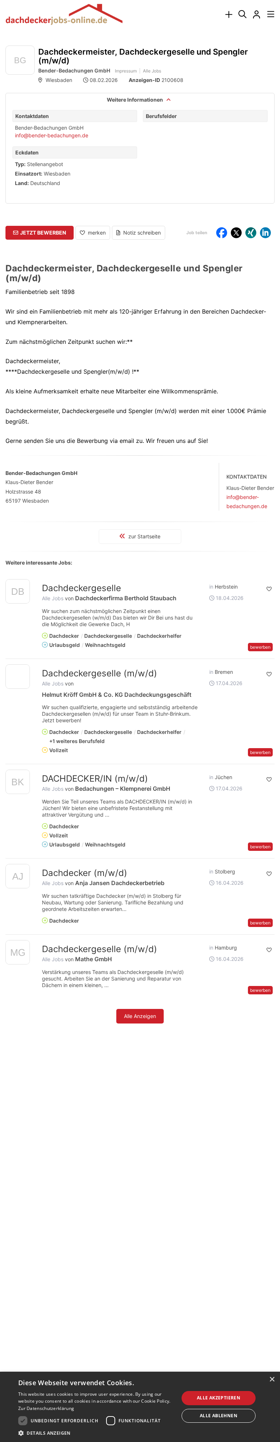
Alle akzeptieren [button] (218, 1398)
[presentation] (228, 15)
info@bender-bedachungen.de (51, 135)
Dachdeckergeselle (81, 588)
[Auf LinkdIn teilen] (265, 232)
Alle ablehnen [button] (218, 1415)
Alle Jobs (152, 71)
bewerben (260, 647)
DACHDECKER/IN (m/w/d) (95, 778)
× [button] (272, 1379)
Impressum (126, 71)
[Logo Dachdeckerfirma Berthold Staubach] (18, 592)
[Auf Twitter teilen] (236, 232)
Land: (22, 183)
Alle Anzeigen (140, 1016)
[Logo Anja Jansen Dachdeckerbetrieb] (18, 877)
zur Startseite (143, 536)
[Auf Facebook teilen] (221, 232)
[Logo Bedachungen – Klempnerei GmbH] (18, 783)
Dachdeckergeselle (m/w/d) (99, 673)
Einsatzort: (28, 173)
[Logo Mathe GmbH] (18, 953)
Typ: (20, 164)
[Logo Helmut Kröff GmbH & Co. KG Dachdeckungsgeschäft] (18, 676)
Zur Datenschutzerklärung (46, 1408)
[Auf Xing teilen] (251, 232)
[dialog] (140, 1407)
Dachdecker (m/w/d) (84, 873)
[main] (140, 544)
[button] (39, 233)
